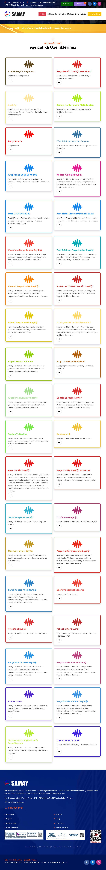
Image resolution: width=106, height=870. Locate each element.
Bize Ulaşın (60, 823)
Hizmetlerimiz (12, 828)
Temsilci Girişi (95, 14)
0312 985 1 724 (15, 808)
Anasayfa (10, 814)
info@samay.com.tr (16, 2)
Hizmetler (62, 14)
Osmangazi (73, 847)
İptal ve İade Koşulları (14, 860)
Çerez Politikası (30, 860)
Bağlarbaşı (35, 847)
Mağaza (70, 14)
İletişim (83, 14)
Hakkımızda (52, 14)
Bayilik (42, 14)
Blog (77, 14)
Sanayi (79, 847)
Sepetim (82, 3)
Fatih (44, 847)
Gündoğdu (49, 847)
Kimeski (61, 847)
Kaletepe (55, 847)
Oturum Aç (67, 4)
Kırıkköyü (66, 847)
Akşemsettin (28, 847)
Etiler (40, 847)
